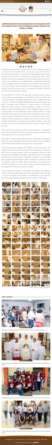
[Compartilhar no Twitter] (26, 67)
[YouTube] (50, 1)
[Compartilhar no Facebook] (20, 67)
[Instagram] (48, 1)
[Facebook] (46, 1)
